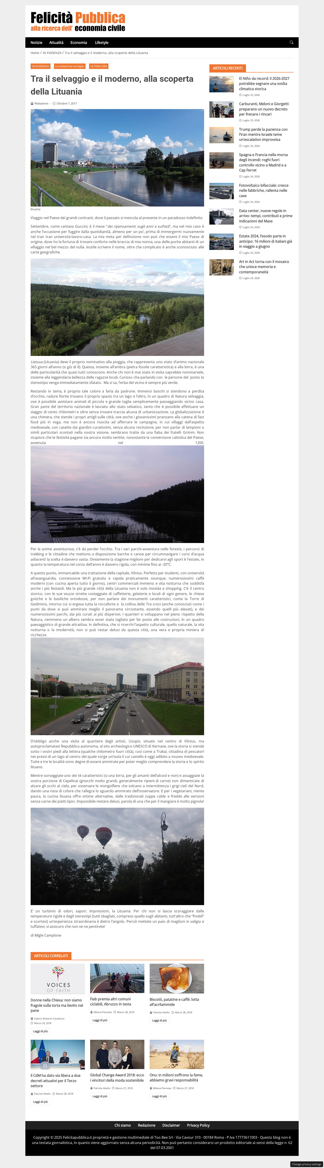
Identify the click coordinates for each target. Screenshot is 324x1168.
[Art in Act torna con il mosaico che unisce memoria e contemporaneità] (221, 267)
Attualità (56, 42)
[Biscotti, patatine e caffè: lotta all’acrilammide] (177, 978)
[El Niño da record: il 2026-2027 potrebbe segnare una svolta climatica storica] (221, 84)
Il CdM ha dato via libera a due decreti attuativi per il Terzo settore (55, 1080)
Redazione (146, 1125)
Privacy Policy (198, 1125)
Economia (79, 42)
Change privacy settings (306, 1164)
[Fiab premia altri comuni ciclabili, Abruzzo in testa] (117, 978)
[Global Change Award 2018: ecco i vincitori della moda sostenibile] (117, 1054)
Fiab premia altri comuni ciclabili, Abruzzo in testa (110, 1001)
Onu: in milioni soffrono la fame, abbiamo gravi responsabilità (176, 1077)
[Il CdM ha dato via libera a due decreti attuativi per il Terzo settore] (58, 1054)
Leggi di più (40, 1031)
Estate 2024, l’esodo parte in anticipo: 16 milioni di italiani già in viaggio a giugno (265, 241)
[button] (291, 42)
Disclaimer (171, 1125)
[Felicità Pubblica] (78, 21)
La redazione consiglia (69, 66)
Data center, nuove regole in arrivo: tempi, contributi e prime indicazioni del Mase (265, 215)
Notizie (36, 42)
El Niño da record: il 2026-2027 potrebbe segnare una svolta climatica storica (264, 83)
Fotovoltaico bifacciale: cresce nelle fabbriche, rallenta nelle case (264, 190)
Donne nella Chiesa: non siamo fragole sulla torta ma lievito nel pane (57, 1005)
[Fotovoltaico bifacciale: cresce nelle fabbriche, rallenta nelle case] (221, 191)
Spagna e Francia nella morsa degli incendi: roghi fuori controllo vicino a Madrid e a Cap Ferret (263, 162)
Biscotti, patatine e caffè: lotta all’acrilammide (174, 1002)
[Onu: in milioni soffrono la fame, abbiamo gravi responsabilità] (177, 1054)
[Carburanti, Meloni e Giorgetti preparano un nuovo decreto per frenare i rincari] (221, 109)
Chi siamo (123, 1125)
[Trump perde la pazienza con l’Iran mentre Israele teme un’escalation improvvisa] (221, 135)
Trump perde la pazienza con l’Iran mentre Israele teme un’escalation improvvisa (263, 134)
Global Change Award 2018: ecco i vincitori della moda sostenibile (117, 1077)
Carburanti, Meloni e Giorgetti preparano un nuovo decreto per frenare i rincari (264, 109)
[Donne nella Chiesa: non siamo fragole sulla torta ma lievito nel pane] (58, 979)
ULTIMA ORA (98, 66)
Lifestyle (101, 42)
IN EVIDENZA (40, 66)
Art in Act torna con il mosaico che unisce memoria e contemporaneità (264, 266)
